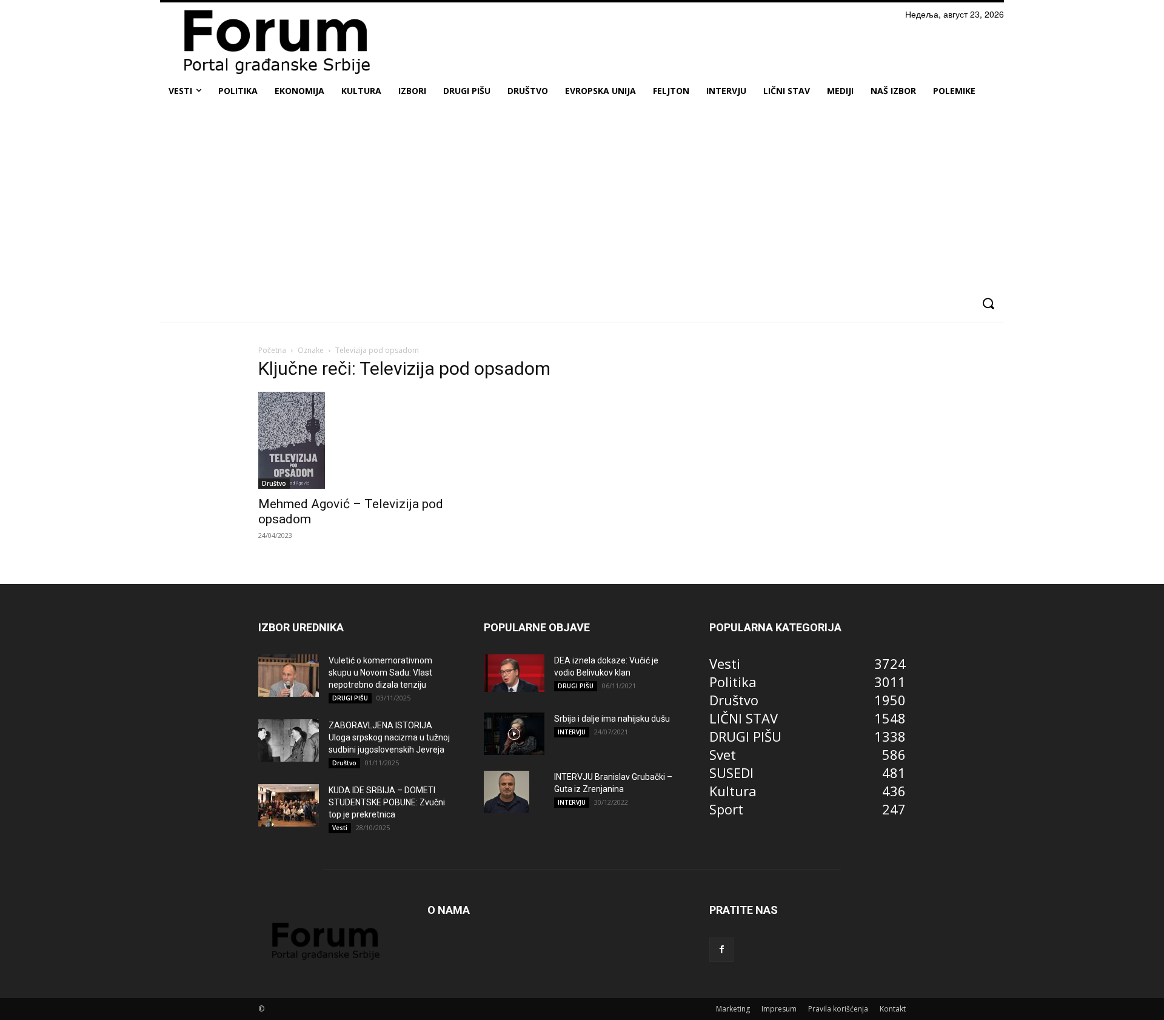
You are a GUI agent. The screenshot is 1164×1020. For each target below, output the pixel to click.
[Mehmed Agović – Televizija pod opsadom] (356, 440)
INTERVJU (572, 732)
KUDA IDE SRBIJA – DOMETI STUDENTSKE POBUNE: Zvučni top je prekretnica (387, 802)
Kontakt (893, 1009)
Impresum (779, 1009)
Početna (272, 350)
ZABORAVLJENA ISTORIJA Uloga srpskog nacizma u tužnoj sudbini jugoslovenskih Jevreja (389, 737)
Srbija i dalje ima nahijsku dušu (612, 718)
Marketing (733, 1009)
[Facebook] (721, 950)
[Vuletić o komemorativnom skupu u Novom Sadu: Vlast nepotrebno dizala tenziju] (288, 675)
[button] (988, 303)
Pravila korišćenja (838, 1009)
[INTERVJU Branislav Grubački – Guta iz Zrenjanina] (506, 792)
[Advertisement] (582, 196)
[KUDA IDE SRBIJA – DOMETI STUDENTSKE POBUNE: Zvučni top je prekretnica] (288, 805)
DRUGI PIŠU (350, 698)
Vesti (339, 828)
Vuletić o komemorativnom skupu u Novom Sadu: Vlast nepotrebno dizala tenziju (380, 673)
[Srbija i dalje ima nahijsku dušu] (514, 734)
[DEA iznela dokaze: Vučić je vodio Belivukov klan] (514, 673)
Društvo (274, 483)
